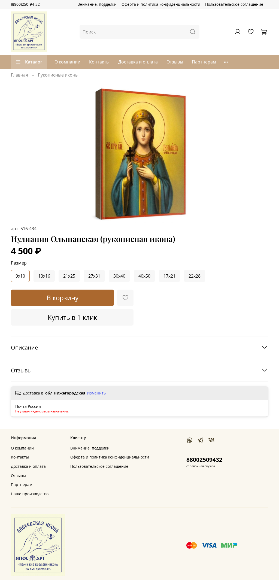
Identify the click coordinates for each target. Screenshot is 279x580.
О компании (67, 62)
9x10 (20, 276)
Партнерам (204, 62)
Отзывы (174, 62)
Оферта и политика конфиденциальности (161, 4)
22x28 (195, 276)
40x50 (144, 276)
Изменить (96, 393)
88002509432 (204, 459)
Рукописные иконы (58, 75)
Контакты (99, 62)
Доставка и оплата (138, 62)
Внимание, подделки (97, 4)
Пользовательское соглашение (234, 4)
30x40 (119, 276)
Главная (19, 75)
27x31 (94, 276)
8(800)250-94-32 (25, 4)
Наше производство (29, 493)
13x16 (44, 276)
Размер (19, 263)
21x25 (69, 276)
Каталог (33, 62)
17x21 (169, 276)
